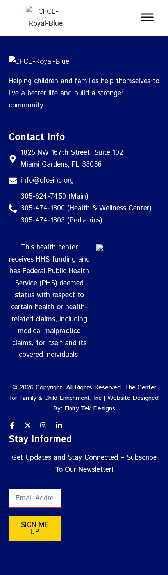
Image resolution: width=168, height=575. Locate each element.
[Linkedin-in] (59, 425)
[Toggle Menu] (147, 17)
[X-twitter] (27, 425)
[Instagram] (43, 425)
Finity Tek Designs (89, 408)
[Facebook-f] (12, 425)
